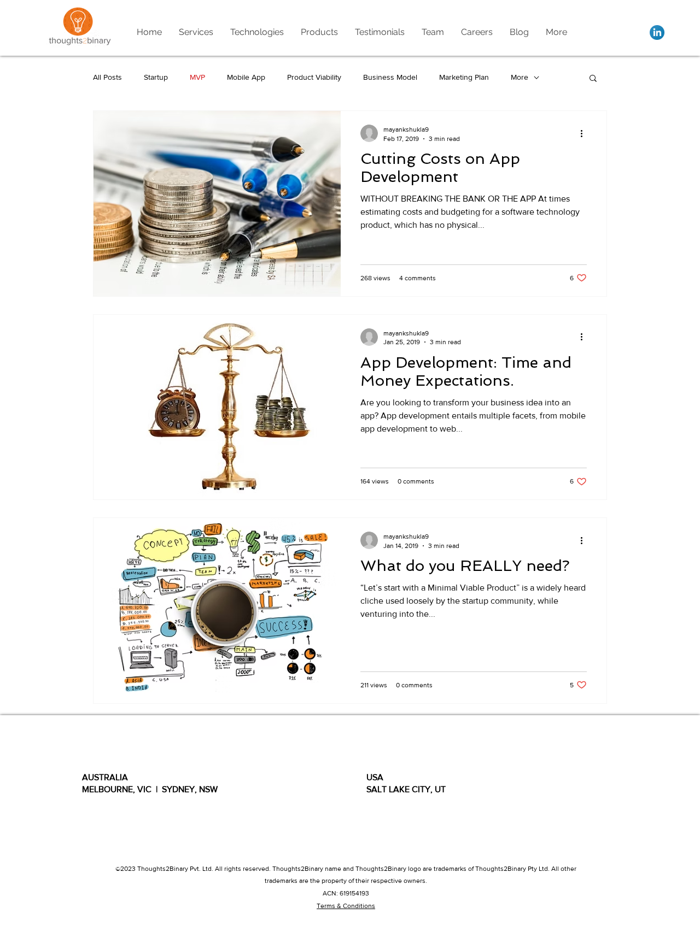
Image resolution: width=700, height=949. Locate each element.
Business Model (390, 77)
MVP (197, 77)
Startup (156, 77)
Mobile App (246, 77)
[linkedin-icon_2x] (657, 32)
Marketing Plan (464, 77)
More (519, 77)
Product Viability (314, 77)
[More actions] (585, 133)
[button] (593, 79)
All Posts (107, 77)
